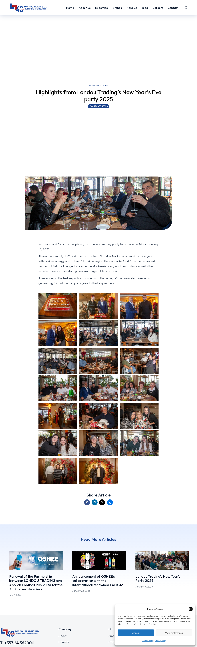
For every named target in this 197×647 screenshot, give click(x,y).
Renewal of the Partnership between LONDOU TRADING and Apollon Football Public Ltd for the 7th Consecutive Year (36, 582)
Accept (135, 633)
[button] (190, 609)
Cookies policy (147, 640)
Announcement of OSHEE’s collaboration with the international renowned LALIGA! (97, 580)
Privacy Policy (160, 640)
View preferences (174, 633)
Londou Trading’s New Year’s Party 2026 (157, 578)
